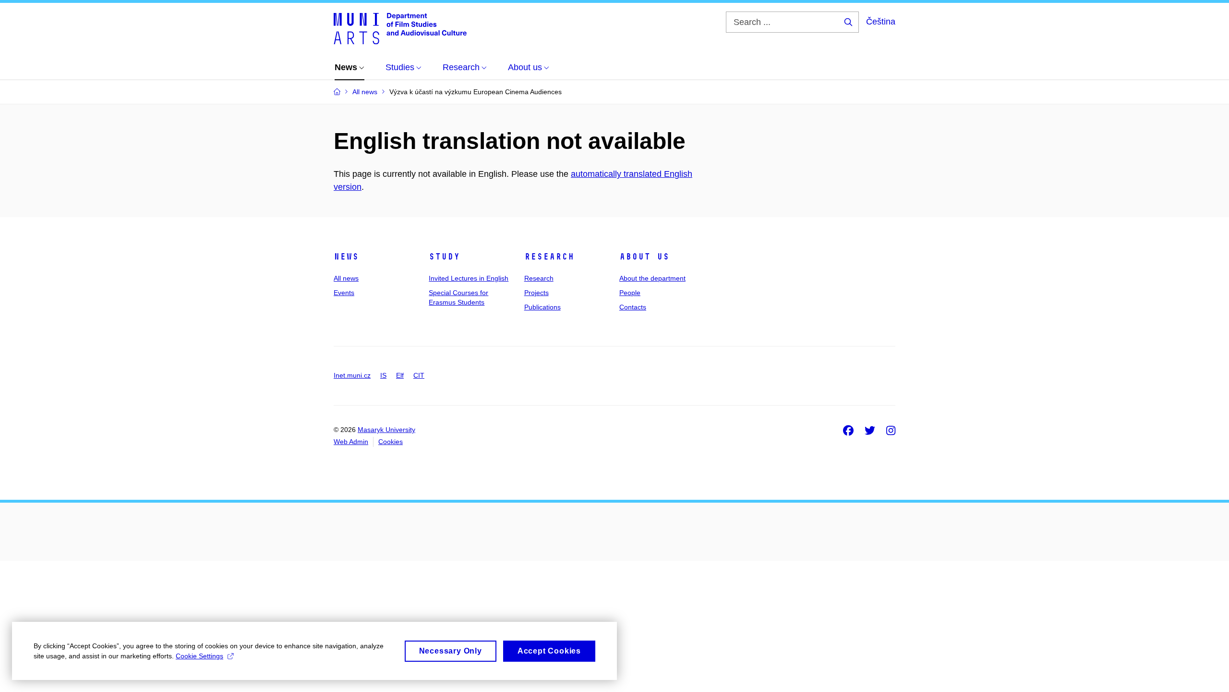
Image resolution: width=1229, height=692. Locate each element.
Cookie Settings (199, 656)
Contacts (632, 307)
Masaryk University (386, 429)
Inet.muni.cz (352, 375)
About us (644, 256)
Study (444, 256)
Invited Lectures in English (468, 278)
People (629, 293)
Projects (536, 293)
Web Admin (351, 441)
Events (344, 293)
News (346, 256)
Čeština (880, 21)
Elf (400, 375)
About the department (652, 278)
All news (346, 278)
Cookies (390, 441)
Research (549, 256)
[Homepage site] (400, 28)
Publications (542, 307)
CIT (418, 375)
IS (383, 375)
